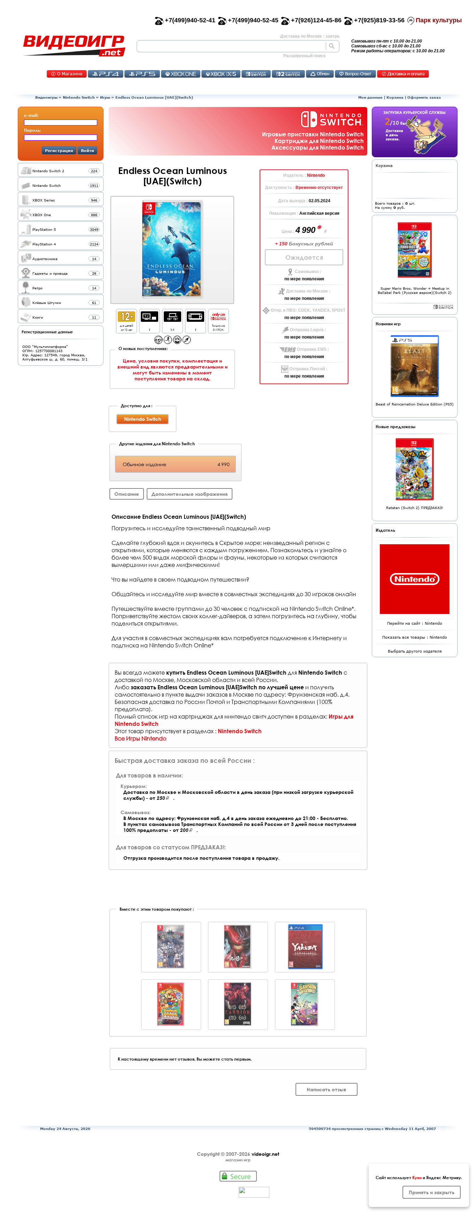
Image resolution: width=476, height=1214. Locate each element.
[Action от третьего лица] (158, 342)
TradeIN (319, 74)
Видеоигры (46, 97)
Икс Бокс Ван (181, 74)
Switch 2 (288, 74)
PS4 (105, 74)
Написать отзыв (326, 1089)
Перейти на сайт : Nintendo (414, 623)
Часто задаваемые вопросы (355, 74)
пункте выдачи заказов (197, 694)
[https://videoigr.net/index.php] (73, 46)
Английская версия (319, 213)
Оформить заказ (424, 97)
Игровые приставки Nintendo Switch (313, 134)
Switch (256, 74)
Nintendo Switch (79, 97)
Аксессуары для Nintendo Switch (317, 147)
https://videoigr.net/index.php (73, 46)
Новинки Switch (443, 307)
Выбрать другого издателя (415, 651)
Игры (105, 97)
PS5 (142, 74)
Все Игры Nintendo (140, 738)
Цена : (288, 231)
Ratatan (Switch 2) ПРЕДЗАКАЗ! (414, 508)
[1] (149, 320)
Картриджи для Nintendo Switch (319, 140)
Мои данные (370, 97)
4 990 (306, 230)
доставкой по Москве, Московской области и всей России (196, 679)
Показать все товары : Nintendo (414, 637)
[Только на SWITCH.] (218, 320)
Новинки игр (388, 323)
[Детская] (177, 342)
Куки (417, 1177)
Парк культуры (439, 20)
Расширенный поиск (304, 55)
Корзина (395, 97)
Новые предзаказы (395, 426)
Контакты (66, 74)
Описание (126, 494)
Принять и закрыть (431, 1192)
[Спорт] (167, 342)
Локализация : (284, 213)
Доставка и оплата (403, 74)
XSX (221, 74)
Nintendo (316, 175)
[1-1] (172, 320)
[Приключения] (186, 342)
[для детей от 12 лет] (126, 320)
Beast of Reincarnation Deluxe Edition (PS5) (415, 404)
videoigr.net (265, 1154)
